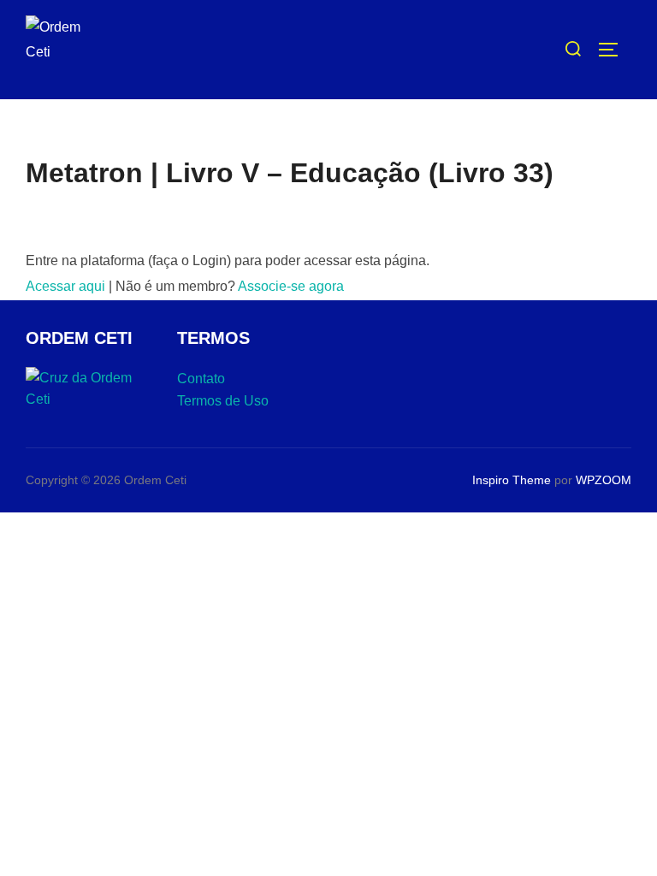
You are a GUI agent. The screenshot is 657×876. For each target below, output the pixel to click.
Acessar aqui (65, 286)
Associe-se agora (291, 286)
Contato (201, 378)
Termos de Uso (223, 401)
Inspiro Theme (511, 480)
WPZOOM (603, 480)
